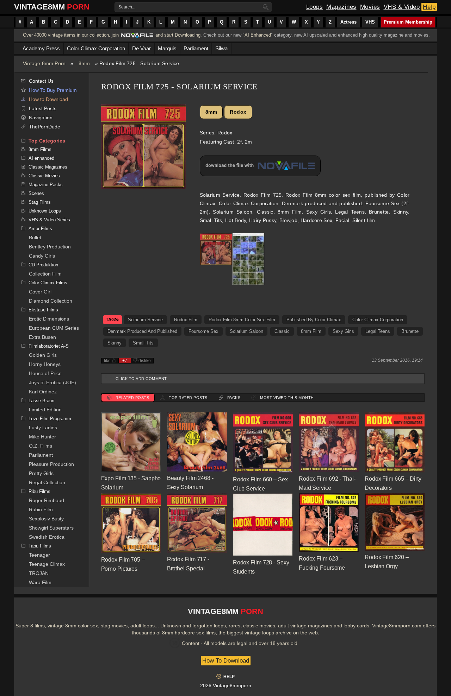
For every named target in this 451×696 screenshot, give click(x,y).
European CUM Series (54, 328)
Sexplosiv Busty (46, 518)
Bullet (35, 237)
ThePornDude (44, 126)
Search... (126, 7)
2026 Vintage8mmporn (225, 685)
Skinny (114, 343)
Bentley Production (50, 246)
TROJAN (39, 573)
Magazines (341, 7)
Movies (370, 7)
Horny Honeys (45, 364)
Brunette (410, 331)
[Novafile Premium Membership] (137, 37)
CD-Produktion (43, 264)
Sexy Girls (343, 331)
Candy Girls (42, 256)
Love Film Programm (50, 418)
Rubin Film (41, 509)
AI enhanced (41, 158)
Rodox (238, 112)
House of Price (45, 373)
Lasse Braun (41, 400)
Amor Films (40, 228)
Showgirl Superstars (51, 528)
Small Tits (143, 343)
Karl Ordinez (43, 391)
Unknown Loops (45, 211)
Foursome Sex (203, 331)
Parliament (41, 455)
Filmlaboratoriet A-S (49, 346)
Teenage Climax (47, 564)
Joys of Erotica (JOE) (52, 382)
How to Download (48, 99)
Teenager (39, 555)
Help (429, 7)
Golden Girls (43, 355)
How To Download (225, 660)
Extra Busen (42, 337)
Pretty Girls (41, 473)
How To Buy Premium (53, 90)
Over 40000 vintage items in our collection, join (71, 35)
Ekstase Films (43, 309)
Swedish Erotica (46, 537)
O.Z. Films (40, 446)
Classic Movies (44, 175)
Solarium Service (145, 319)
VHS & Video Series (49, 219)
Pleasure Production (51, 464)
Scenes (36, 193)
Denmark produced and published (142, 331)
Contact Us (41, 81)
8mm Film (311, 331)
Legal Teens (377, 331)
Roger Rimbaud (46, 500)
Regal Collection (47, 482)
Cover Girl (40, 292)
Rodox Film (185, 319)
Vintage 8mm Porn (44, 63)
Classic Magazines (48, 167)
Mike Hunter (42, 436)
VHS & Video (402, 7)
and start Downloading (177, 35)
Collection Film (45, 274)
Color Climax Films (48, 282)
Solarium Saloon (246, 331)
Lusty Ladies (43, 427)
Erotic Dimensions (49, 319)
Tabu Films (40, 546)
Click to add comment (141, 379)
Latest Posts (42, 108)
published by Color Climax (313, 319)
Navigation (40, 117)
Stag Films (40, 202)
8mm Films (40, 149)
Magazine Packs (46, 184)
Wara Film (40, 582)
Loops (314, 7)
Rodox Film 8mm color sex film (242, 319)
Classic (282, 331)
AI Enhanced (258, 35)
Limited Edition (45, 409)
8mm (84, 63)
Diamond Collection (50, 301)
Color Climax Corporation (377, 319)
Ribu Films (39, 491)
